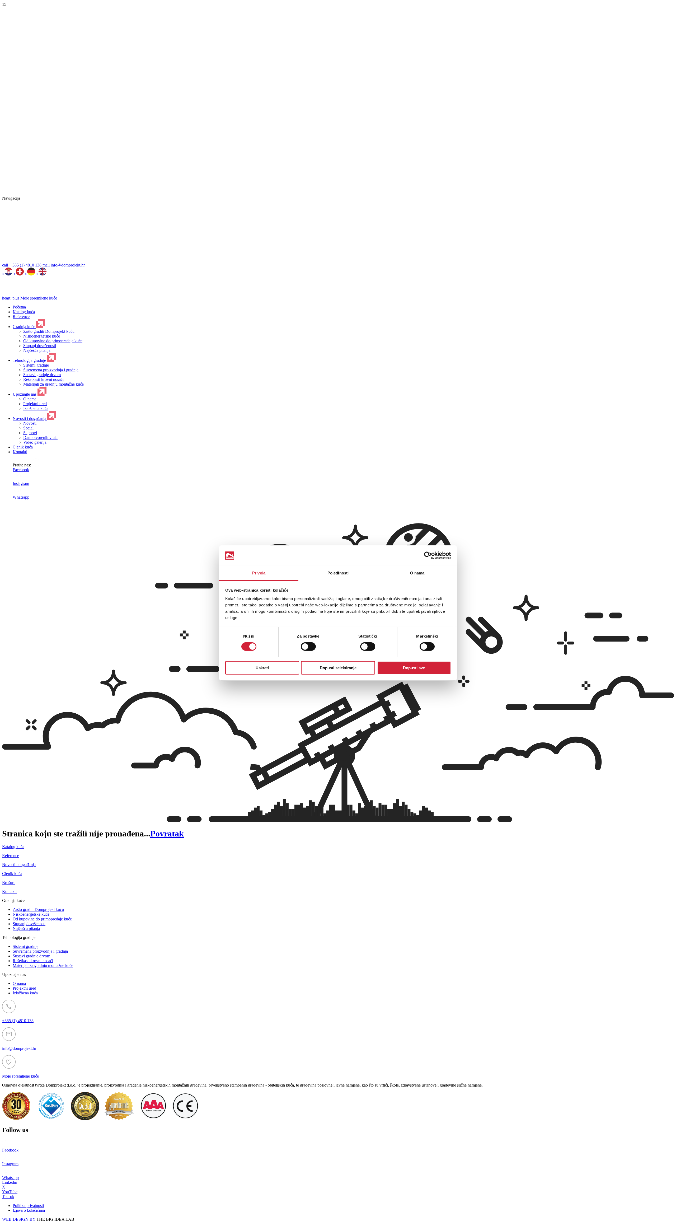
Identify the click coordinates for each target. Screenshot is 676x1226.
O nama (29, 399)
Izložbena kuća (35, 408)
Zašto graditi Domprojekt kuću (48, 331)
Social (28, 428)
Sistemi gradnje (36, 365)
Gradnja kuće (24, 326)
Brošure (8, 882)
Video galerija (34, 442)
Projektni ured (35, 403)
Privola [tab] (258, 573)
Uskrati (262, 668)
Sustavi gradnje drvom (42, 374)
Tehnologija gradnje (30, 360)
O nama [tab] (417, 573)
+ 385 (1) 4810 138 (22, 265)
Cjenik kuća (23, 447)
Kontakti (20, 452)
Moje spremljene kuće (29, 298)
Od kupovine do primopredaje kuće (52, 341)
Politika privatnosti (28, 1205)
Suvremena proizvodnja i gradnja (50, 370)
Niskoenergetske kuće (41, 336)
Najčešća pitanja (36, 350)
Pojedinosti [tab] (338, 573)
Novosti (29, 423)
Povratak (167, 833)
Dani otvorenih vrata (40, 437)
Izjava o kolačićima (29, 1210)
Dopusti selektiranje (338, 668)
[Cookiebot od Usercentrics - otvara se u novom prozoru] (428, 555)
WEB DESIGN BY (19, 1219)
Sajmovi (30, 432)
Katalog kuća (24, 312)
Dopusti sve (414, 668)
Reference (21, 316)
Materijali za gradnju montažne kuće (53, 384)
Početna (19, 307)
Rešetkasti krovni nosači (43, 379)
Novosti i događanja (30, 418)
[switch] (308, 646)
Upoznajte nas (25, 394)
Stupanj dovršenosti (39, 345)
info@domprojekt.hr (64, 265)
